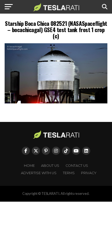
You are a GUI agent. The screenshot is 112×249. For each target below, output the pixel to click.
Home (29, 166)
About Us (50, 166)
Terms (69, 173)
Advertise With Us (39, 173)
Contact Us (77, 166)
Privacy (89, 173)
